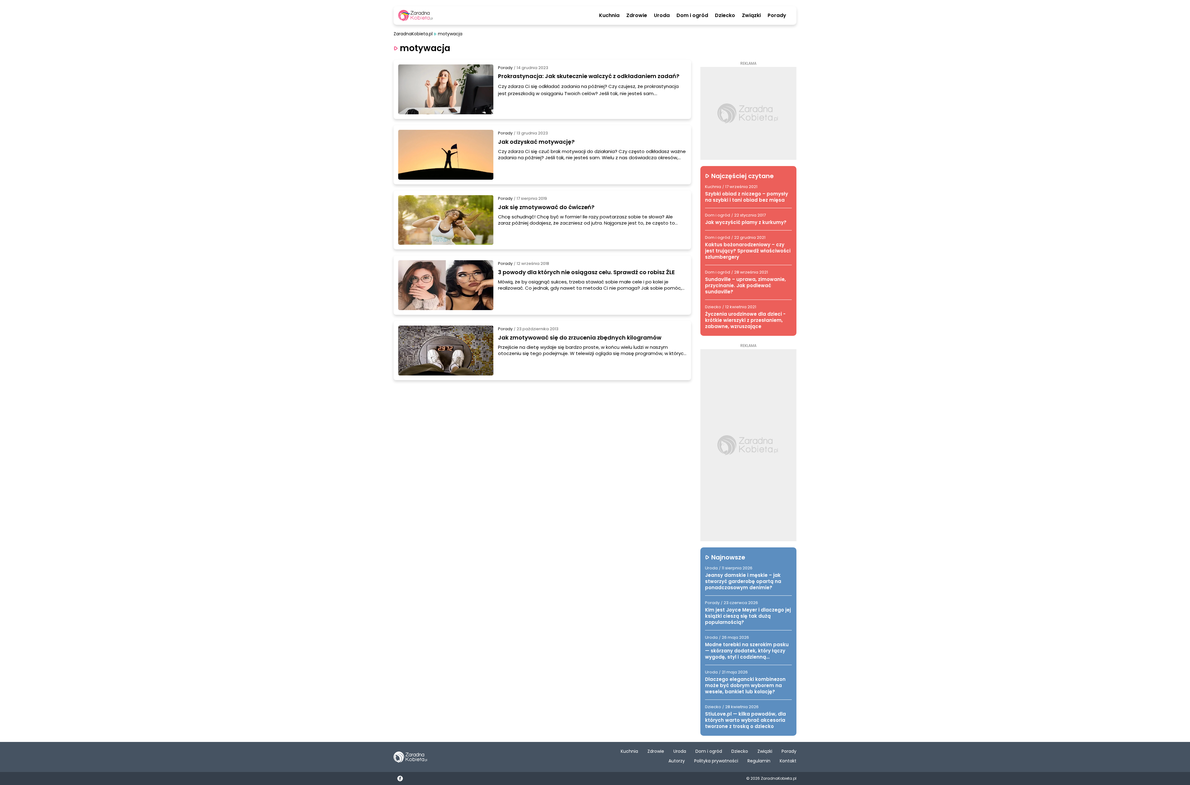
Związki (751, 15)
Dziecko (725, 15)
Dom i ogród (692, 15)
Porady (777, 15)
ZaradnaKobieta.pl (413, 34)
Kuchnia (609, 15)
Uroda (662, 15)
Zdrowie (636, 15)
